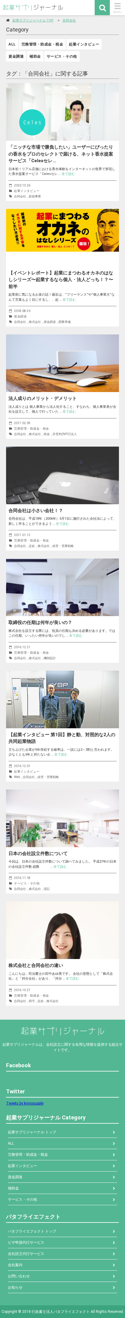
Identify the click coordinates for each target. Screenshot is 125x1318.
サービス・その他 (62, 56)
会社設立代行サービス (26, 1254)
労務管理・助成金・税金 (42, 44)
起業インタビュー (84, 44)
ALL (12, 44)
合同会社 (69, 20)
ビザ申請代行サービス (26, 1242)
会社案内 (15, 1265)
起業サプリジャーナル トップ (32, 1132)
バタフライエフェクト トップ (32, 1231)
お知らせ (15, 1287)
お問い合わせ (19, 1276)
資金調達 (16, 56)
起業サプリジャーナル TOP (33, 20)
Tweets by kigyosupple (24, 1103)
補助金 (35, 56)
